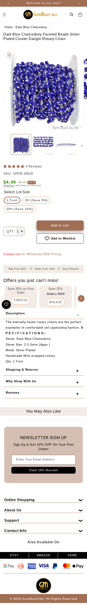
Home (8, 27)
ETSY (14, 555)
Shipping (8, 185)
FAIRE (72, 555)
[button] (72, 14)
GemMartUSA (32, 599)
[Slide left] (5, 146)
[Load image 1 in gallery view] (21, 144)
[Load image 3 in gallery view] (66, 144)
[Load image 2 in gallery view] (43, 144)
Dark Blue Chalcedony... (27, 27)
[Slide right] (82, 146)
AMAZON (43, 555)
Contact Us (11, 254)
